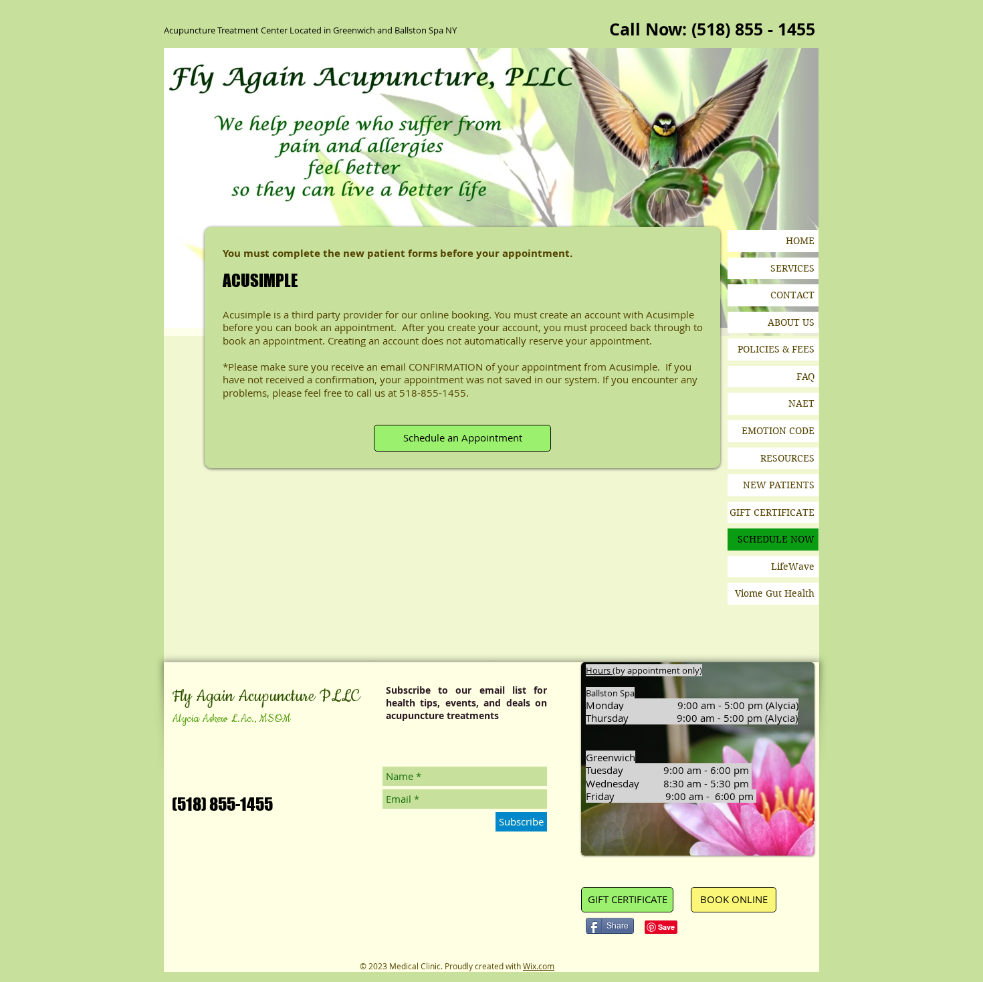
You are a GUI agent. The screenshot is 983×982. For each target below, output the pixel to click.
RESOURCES (787, 458)
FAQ (805, 377)
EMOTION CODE (778, 431)
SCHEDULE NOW (776, 539)
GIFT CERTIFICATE (772, 512)
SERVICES (792, 268)
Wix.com (538, 966)
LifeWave (792, 567)
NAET (801, 403)
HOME (800, 241)
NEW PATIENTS (778, 485)
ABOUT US (791, 322)
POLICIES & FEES (776, 349)
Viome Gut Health (774, 593)
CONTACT (792, 295)
